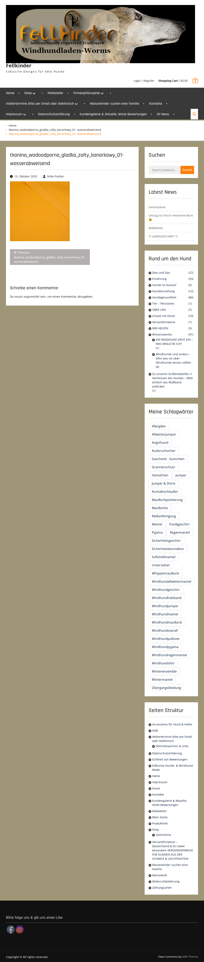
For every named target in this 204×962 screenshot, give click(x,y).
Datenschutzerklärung (54, 114)
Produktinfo (160, 823)
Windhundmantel (165, 614)
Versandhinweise (163, 322)
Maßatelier (55, 93)
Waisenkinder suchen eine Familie (114, 103)
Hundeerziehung (163, 291)
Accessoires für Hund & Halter (172, 724)
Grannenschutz (163, 467)
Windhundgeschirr (166, 589)
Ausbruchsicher (164, 451)
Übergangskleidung (166, 688)
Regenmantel (180, 532)
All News (163, 114)
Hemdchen (160, 475)
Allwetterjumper (164, 434)
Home (10, 93)
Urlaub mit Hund (163, 316)
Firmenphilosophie (86, 93)
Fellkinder (18, 65)
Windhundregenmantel (169, 655)
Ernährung (159, 279)
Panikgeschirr (179, 524)
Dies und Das (161, 272)
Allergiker (159, 426)
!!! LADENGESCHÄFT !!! (163, 236)
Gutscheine (163, 835)
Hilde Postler (55, 176)
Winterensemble (164, 671)
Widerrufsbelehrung (165, 881)
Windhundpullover (166, 638)
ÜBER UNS (159, 310)
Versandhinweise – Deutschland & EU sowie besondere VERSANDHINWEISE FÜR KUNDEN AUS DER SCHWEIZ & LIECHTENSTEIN (172, 850)
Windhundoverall (165, 630)
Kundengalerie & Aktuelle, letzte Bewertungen (113, 114)
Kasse (156, 788)
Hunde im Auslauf (164, 285)
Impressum (14, 114)
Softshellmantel (163, 557)
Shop (28, 93)
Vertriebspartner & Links (172, 746)
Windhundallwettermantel (171, 581)
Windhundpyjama (165, 647)
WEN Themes (190, 956)
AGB (155, 730)
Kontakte (155, 103)
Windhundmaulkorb (167, 622)
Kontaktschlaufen (165, 491)
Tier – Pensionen (163, 303)
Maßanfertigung (164, 516)
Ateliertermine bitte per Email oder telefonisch (40, 103)
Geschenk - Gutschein (168, 459)
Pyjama (157, 532)
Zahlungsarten (162, 887)
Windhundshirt (163, 663)
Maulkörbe (160, 508)
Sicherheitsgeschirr (166, 540)
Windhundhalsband (166, 598)
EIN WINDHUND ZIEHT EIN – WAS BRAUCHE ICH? (174, 342)
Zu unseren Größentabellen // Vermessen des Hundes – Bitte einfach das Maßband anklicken (172, 380)
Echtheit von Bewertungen (169, 759)
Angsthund (160, 442)
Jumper (181, 475)
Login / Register (144, 81)
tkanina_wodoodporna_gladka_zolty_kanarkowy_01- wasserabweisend (55, 130)
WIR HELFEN (160, 328)
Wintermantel (162, 679)
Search (187, 170)
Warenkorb (159, 875)
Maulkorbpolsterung (167, 500)
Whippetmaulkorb (165, 573)
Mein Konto (160, 817)
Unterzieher (161, 565)
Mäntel (157, 524)
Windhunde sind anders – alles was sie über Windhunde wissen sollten (173, 358)
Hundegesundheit (164, 297)
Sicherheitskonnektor (168, 549)
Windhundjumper (165, 606)
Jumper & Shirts (164, 483)
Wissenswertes (162, 334)
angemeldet (31, 296)
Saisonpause (157, 207)
